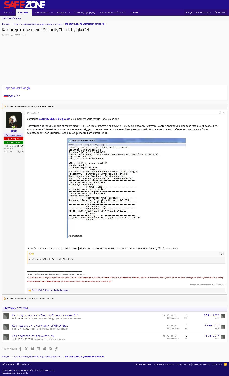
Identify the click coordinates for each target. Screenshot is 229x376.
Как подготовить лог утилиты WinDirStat (40, 325)
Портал (8, 12)
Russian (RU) (25, 364)
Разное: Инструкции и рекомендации (49, 328)
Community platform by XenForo (28, 370)
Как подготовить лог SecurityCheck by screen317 (45, 315)
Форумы (23, 12)
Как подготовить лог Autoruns (33, 336)
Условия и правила (164, 364)
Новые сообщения (11, 18)
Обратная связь (143, 364)
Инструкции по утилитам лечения (48, 339)
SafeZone (9, 364)
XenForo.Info (22, 373)
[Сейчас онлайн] (13, 127)
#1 (224, 113)
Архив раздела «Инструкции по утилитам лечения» (56, 318)
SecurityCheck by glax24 (54, 118)
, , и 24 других (50, 290)
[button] (52, 12)
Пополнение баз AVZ (113, 12)
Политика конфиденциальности (193, 364)
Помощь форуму (85, 12)
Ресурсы (62, 12)
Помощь (217, 364)
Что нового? (41, 12)
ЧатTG (134, 12)
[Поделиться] (219, 113)
